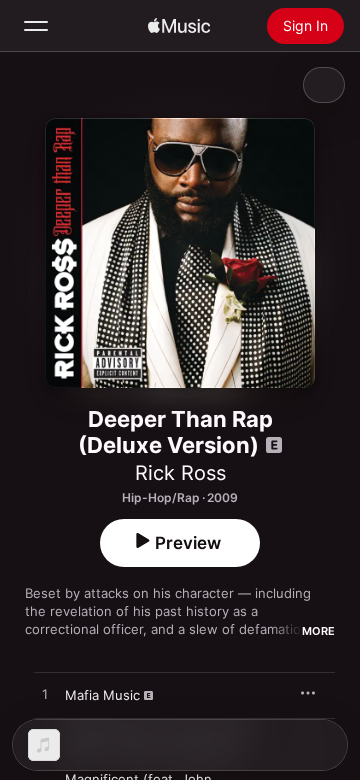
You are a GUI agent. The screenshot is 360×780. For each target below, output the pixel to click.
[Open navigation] (36, 26)
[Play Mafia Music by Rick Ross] (45, 695)
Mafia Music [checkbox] (102, 695)
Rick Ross (180, 473)
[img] (179, 26)
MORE (318, 631)
